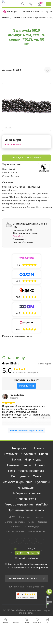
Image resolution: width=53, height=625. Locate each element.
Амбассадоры (33, 526)
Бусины (17, 459)
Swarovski (11, 453)
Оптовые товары (19, 465)
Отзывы (42, 521)
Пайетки (39, 465)
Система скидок (15, 531)
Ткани (37, 476)
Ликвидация (26, 487)
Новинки (39, 448)
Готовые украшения (19, 504)
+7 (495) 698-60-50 (27, 552)
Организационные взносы (26, 510)
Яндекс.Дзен (41, 541)
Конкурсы (24, 517)
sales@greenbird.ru (28, 558)
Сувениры (42, 482)
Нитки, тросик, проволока (26, 470)
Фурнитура (33, 459)
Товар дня (19, 448)
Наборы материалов (26, 493)
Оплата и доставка (15, 521)
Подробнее (18, 236)
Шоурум (38, 517)
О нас (31, 521)
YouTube (42, 504)
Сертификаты (26, 498)
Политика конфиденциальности (29, 587)
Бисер (43, 453)
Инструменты (20, 476)
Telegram (26, 541)
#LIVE (11, 517)
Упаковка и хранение (17, 482)
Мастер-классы (36, 531)
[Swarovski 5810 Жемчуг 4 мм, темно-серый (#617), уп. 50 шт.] (26, 107)
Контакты (16, 526)
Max (19, 541)
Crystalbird (28, 453)
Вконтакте (12, 541)
